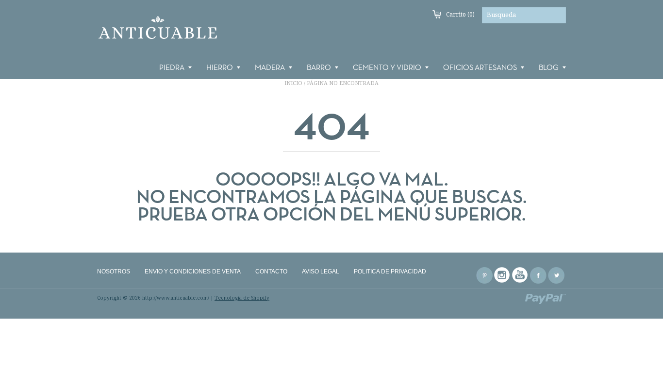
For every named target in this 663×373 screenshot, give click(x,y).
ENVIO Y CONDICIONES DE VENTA (193, 271)
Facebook (538, 275)
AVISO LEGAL (320, 271)
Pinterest (484, 275)
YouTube (520, 275)
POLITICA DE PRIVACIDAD (390, 271)
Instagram (502, 275)
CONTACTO (271, 271)
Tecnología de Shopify (242, 298)
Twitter (556, 275)
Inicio (293, 83)
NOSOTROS (113, 271)
